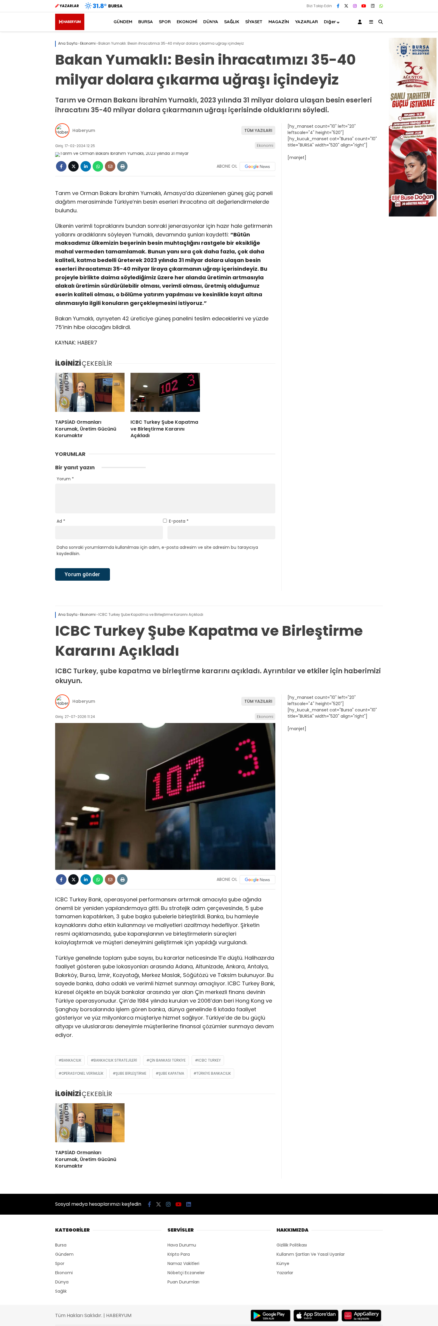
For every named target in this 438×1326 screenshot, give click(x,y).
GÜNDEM (123, 21)
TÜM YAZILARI (258, 130)
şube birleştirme (131, 1073)
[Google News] (257, 166)
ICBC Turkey (209, 1060)
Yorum (65, 479)
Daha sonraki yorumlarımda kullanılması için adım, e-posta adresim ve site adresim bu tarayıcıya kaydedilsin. (157, 550)
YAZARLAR (306, 21)
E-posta (179, 521)
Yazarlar (285, 1273)
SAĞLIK (231, 21)
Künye (283, 1263)
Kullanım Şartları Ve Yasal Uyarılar (311, 1254)
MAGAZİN (278, 21)
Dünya (62, 1282)
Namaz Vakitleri (183, 1263)
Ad (61, 521)
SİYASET (254, 21)
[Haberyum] (69, 29)
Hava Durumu (181, 1245)
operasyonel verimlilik (82, 1073)
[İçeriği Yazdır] (122, 166)
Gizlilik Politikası (292, 1245)
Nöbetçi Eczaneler (186, 1273)
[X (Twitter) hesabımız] (346, 6)
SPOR (165, 21)
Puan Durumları (183, 1282)
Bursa (60, 1245)
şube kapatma (171, 1073)
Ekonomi (265, 145)
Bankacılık (71, 1060)
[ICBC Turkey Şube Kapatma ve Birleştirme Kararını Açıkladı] (165, 394)
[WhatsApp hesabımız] (381, 6)
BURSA (145, 21)
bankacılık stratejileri (115, 1060)
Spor (59, 1263)
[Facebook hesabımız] (338, 6)
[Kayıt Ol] (361, 22)
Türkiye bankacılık (213, 1073)
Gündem (64, 1254)
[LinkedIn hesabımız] (373, 6)
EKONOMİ (187, 21)
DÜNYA (210, 21)
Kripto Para (178, 1254)
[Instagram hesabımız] (355, 6)
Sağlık (61, 1291)
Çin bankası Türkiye (167, 1060)
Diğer (330, 21)
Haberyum (83, 130)
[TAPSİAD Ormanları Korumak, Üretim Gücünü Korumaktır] (90, 394)
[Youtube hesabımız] (363, 6)
